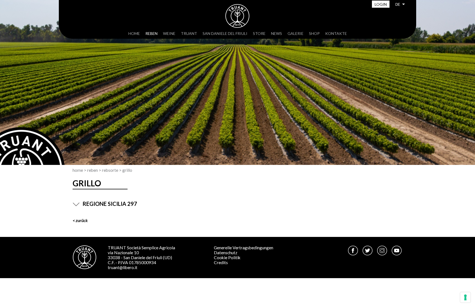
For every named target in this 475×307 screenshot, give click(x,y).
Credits (221, 262)
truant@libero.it (122, 267)
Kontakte (336, 33)
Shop (314, 33)
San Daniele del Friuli (225, 33)
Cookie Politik (227, 257)
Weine (169, 33)
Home (134, 33)
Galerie (295, 33)
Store (259, 33)
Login (381, 4)
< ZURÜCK (80, 220)
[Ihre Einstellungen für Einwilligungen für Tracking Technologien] (465, 297)
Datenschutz (225, 252)
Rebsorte (110, 170)
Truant (189, 33)
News (276, 33)
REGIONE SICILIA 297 (109, 203)
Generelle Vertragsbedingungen (243, 247)
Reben (151, 33)
